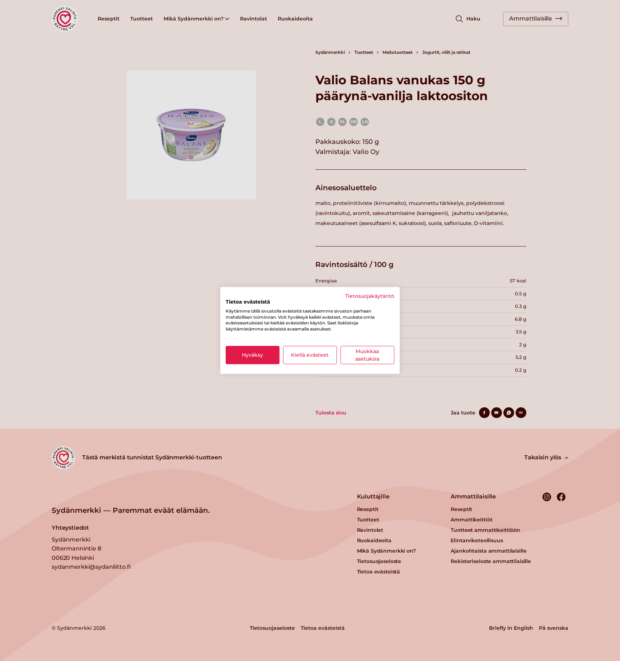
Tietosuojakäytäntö (369, 296)
